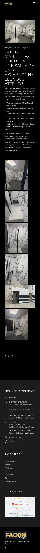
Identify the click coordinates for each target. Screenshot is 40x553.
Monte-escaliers (10, 461)
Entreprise (24, 47)
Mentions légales (10, 481)
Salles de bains (10, 474)
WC (6, 478)
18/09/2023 (8, 47)
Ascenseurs (8, 464)
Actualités (16, 47)
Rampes (7, 471)
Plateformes (9, 468)
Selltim (7, 544)
